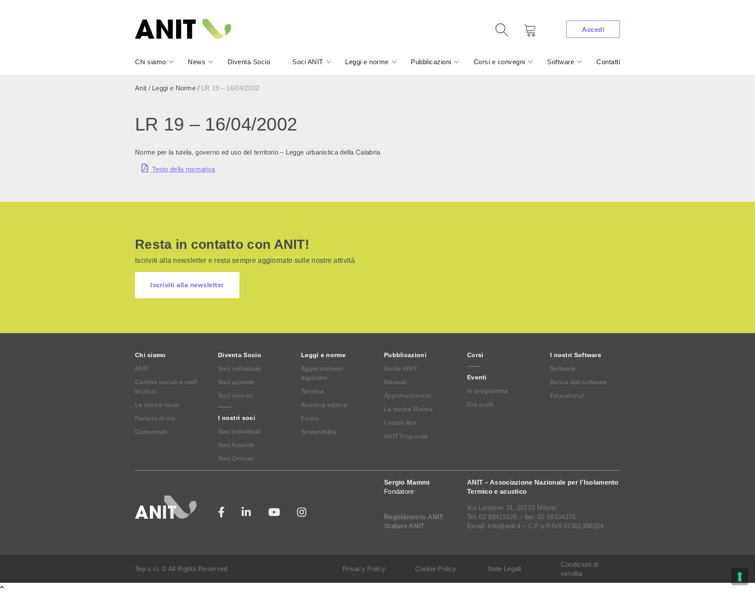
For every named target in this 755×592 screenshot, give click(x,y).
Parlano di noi (155, 418)
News (196, 61)
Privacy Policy (364, 568)
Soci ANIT (307, 61)
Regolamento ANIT (413, 516)
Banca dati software (578, 382)
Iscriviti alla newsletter (187, 285)
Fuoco (310, 418)
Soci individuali (239, 368)
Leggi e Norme (174, 88)
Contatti (608, 61)
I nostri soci (236, 417)
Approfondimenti (408, 395)
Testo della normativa (182, 169)
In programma (487, 390)
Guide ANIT (400, 368)
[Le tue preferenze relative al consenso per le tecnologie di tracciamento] (739, 576)
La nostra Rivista (408, 409)
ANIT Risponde (406, 436)
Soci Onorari (236, 458)
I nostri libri (400, 422)
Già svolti (480, 404)
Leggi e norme (367, 61)
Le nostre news (157, 404)
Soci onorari (235, 395)
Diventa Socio (249, 61)
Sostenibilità (318, 431)
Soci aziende (236, 382)
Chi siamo (150, 61)
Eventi (477, 377)
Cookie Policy (435, 568)
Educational (567, 395)
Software (560, 61)
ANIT (142, 368)
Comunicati (151, 431)
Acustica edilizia (324, 404)
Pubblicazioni (431, 61)
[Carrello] (524, 33)
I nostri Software (575, 354)
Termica (312, 391)
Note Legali (504, 568)
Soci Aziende (236, 444)
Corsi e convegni (499, 61)
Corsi (475, 354)
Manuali (395, 382)
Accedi (593, 29)
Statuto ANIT (404, 526)
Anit (140, 88)
